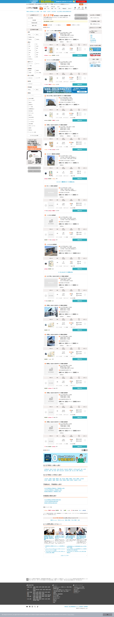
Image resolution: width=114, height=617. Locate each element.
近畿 (28, 594)
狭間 (77, 470)
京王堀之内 (46, 469)
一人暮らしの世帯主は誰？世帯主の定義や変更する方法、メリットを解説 (70, 537)
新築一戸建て (68, 520)
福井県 (49, 592)
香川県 (34, 597)
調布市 (68, 480)
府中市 (61, 480)
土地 (79, 520)
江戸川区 (82, 478)
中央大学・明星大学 (68, 469)
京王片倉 (67, 470)
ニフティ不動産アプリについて (79, 588)
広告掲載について (77, 591)
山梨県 (37, 592)
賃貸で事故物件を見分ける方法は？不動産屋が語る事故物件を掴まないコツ (81, 537)
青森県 (37, 586)
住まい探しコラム (56, 598)
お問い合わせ (76, 589)
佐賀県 (37, 598)
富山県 (43, 592)
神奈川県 (37, 589)
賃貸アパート (63, 586)
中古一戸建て (74, 520)
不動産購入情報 (56, 588)
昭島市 (64, 480)
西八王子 (46, 470)
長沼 (55, 470)
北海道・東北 (29, 586)
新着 (91, 35)
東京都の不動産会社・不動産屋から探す (52, 491)
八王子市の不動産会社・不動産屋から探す (53, 489)
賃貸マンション (58, 586)
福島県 (34, 588)
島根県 (43, 596)
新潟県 (34, 592)
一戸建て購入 (55, 591)
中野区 (50, 478)
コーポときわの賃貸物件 (52, 244)
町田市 (71, 480)
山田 (70, 470)
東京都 (34, 589)
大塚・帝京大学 (60, 469)
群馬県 (34, 590)
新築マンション (54, 520)
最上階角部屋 (93, 40)
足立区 (74, 478)
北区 (60, 478)
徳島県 (49, 596)
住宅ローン (55, 599)
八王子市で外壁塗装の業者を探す (51, 501)
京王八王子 (61, 470)
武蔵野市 (50, 480)
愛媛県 (37, 597)
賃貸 (54, 586)
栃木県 (49, 589)
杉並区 (53, 478)
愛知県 (34, 593)
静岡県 (40, 593)
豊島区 (57, 478)
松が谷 (54, 469)
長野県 (40, 592)
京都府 (40, 594)
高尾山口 (81, 470)
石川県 (46, 592)
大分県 (46, 598)
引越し (54, 602)
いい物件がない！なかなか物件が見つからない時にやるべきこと (59, 537)
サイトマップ (76, 592)
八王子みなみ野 (76, 469)
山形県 (49, 586)
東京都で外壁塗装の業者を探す (50, 502)
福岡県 (34, 598)
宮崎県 (49, 598)
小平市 (79, 480)
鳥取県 (40, 596)
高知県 (40, 597)
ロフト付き (92, 38)
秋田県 (46, 586)
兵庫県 (37, 594)
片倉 (81, 469)
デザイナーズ (93, 41)
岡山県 (37, 596)
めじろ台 (74, 470)
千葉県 (44, 589)
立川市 (45, 480)
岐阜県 (37, 593)
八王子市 (46, 478)
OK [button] (107, 614)
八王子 (84, 469)
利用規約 (81, 606)
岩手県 (40, 586)
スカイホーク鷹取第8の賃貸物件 (53, 153)
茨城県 (47, 589)
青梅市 (57, 480)
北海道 (34, 586)
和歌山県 (49, 594)
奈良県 (46, 594)
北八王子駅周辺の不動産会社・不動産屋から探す (54, 488)
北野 (58, 470)
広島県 (34, 596)
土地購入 (54, 592)
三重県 (43, 593)
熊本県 (43, 598)
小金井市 (76, 480)
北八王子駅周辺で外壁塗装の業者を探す (52, 499)
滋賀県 (43, 594)
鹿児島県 (34, 600)
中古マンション (61, 520)
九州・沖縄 (29, 598)
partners (27, 614)
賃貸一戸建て (69, 586)
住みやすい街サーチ (56, 596)
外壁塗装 (54, 600)
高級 (91, 36)
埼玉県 (41, 589)
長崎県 (40, 598)
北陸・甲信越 (29, 592)
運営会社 (66, 606)
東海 (28, 593)
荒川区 (63, 478)
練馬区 (70, 478)
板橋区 (67, 478)
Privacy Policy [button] (70, 614)
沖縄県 (38, 600)
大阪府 (34, 594)
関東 (28, 589)
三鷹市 (53, 480)
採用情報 (86, 606)
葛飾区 (77, 478)
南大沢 (51, 469)
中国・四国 (29, 596)
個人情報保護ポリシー (73, 606)
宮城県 (43, 586)
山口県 (46, 596)
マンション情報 (56, 595)
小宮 (52, 470)
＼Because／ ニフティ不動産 (79, 586)
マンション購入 (56, 589)
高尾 (50, 470)
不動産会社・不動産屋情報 (58, 593)
